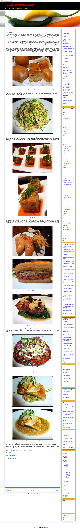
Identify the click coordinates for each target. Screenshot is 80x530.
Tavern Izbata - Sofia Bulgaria (67, 311)
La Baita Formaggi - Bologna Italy (68, 285)
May (66, 488)
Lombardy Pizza (65, 381)
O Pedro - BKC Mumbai (66, 87)
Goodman (64, 165)
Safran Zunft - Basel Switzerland (68, 308)
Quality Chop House (66, 215)
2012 (65, 495)
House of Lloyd (65, 62)
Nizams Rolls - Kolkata (66, 86)
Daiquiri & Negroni (66, 407)
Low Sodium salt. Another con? (68, 438)
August (66, 484)
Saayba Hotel (65, 93)
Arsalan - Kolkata (65, 36)
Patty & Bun (65, 211)
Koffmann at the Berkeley (67, 186)
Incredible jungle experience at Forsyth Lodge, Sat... (67, 475)
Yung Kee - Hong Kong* (66, 362)
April (66, 489)
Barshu (64, 116)
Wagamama (65, 234)
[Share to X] (29, 450)
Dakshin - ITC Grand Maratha (67, 51)
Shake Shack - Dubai (66, 353)
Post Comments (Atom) (35, 493)
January (66, 493)
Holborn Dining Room (66, 180)
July (66, 485)
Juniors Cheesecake (66, 376)
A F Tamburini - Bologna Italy (67, 247)
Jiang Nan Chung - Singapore (67, 341)
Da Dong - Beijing (65, 331)
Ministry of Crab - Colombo (67, 345)
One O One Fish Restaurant (67, 207)
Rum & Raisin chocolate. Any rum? (68, 436)
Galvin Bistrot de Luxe (66, 154)
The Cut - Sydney (66, 397)
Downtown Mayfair (66, 148)
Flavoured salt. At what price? (67, 439)
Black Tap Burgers (66, 370)
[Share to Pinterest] (31, 450)
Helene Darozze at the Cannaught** (68, 178)
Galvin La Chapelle (66, 157)
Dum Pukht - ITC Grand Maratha (68, 55)
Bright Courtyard (65, 127)
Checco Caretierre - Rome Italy (68, 273)
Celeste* (64, 135)
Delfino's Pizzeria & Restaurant (67, 142)
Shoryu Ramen (65, 225)
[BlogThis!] (27, 450)
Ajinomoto (64, 433)
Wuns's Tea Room (65, 238)
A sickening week (67, 472)
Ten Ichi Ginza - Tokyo (66, 358)
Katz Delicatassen (66, 379)
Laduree (64, 193)
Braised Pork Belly (66, 404)
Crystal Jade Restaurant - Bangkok (68, 327)
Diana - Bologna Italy (66, 276)
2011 (65, 496)
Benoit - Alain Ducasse (66, 369)
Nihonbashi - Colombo (66, 348)
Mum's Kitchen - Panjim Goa (67, 84)
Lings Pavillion (65, 76)
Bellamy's (64, 120)
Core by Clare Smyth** (66, 140)
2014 (65, 461)
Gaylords (64, 56)
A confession (67, 477)
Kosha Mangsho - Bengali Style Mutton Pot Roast (68, 409)
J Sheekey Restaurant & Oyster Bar (68, 182)
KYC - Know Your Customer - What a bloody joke (68, 469)
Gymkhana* (65, 171)
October (66, 481)
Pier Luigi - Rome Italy (66, 296)
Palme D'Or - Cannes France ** (68, 295)
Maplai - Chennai (65, 81)
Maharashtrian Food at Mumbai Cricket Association (68, 78)
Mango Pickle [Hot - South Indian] (68, 417)
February (66, 492)
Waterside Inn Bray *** (66, 236)
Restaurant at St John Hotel (67, 223)
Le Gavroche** (65, 195)
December (66, 464)
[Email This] (26, 450)
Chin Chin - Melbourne (66, 391)
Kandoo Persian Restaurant (67, 184)
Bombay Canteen (65, 43)
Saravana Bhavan (66, 95)
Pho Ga (64, 420)
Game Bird (64, 167)
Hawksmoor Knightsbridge (67, 176)
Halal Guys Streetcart (66, 375)
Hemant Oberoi (65, 61)
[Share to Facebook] (30, 450)
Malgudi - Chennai (66, 80)
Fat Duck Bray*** (66, 152)
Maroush (64, 201)
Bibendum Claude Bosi (66, 118)
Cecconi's (64, 133)
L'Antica (67, 191)
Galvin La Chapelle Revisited (67, 159)
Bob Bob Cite (65, 123)
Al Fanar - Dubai (65, 321)
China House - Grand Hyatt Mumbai (68, 48)
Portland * (64, 213)
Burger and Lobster (66, 129)
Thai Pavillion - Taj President (67, 100)
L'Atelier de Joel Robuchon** (67, 189)
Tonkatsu (64, 231)
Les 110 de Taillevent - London (67, 200)
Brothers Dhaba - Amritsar (67, 44)
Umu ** (64, 233)
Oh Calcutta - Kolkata (66, 89)
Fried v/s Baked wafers (66, 435)
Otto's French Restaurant (66, 209)
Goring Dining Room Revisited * (68, 169)
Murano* (64, 205)
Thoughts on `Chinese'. (67, 479)
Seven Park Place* (66, 227)
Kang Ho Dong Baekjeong (67, 378)
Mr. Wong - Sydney (66, 394)
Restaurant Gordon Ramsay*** (67, 218)
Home (32, 490)
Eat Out (10, 452)
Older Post (57, 490)
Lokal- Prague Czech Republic (67, 291)
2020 (65, 453)
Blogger (46, 527)
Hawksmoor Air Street (66, 174)
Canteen (64, 131)
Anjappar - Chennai (66, 33)
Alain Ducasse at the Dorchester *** (68, 110)
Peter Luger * (65, 382)
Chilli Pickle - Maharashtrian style (68, 406)
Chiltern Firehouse (66, 137)
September (67, 482)
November (66, 465)
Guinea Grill (65, 172)
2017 (65, 457)
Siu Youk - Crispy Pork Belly (67, 423)
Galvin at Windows (66, 161)
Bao (63, 114)
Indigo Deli (64, 64)
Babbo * (64, 367)
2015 (65, 460)
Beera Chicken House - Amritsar (68, 41)
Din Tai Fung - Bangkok (66, 332)
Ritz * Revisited (65, 144)
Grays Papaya (65, 373)
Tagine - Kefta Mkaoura (66, 427)
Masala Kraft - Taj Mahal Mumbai (68, 83)
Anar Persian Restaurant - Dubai (68, 324)
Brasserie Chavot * (66, 125)
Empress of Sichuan (66, 150)
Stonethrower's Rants (19, 5)
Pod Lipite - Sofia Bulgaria (67, 298)
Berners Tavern (65, 122)
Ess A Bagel (65, 372)
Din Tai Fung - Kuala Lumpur (67, 335)
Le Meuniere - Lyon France (67, 288)
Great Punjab (65, 59)
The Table (66, 466)
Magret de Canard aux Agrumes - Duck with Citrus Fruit (68, 414)
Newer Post (8, 490)
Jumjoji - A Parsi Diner (66, 67)
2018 (65, 456)
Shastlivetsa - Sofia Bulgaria (67, 310)
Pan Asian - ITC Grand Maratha (68, 90)
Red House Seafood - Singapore (68, 351)
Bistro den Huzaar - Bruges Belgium (68, 259)
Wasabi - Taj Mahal (66, 103)
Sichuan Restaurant (66, 229)
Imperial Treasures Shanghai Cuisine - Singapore (67, 340)
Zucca (64, 240)
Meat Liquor (65, 203)
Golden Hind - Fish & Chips (67, 163)
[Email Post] (24, 450)
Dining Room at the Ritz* (67, 146)
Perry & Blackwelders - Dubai (67, 350)
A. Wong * (64, 112)
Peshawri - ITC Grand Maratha (68, 92)
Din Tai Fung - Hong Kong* (67, 334)
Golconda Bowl (65, 58)
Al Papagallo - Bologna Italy (67, 246)
